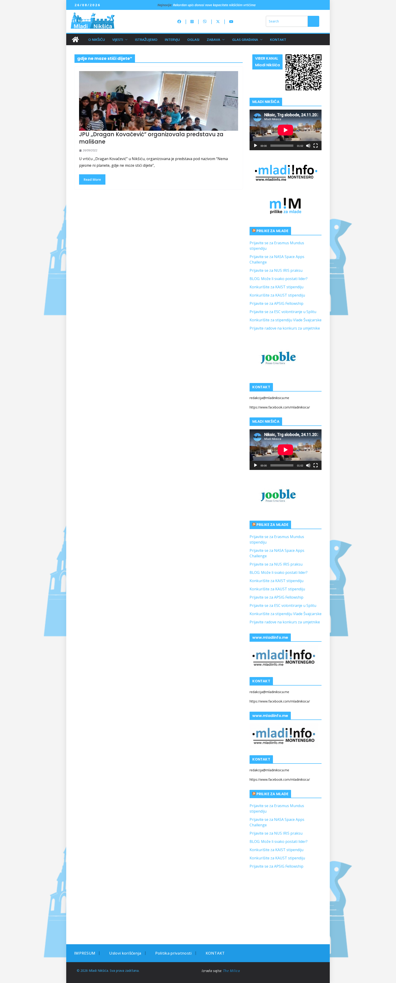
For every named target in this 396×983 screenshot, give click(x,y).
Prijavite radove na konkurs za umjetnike (285, 328)
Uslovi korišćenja (125, 953)
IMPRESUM (84, 953)
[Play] (255, 145)
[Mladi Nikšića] (75, 39)
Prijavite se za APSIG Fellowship (276, 303)
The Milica (232, 970)
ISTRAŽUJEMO (146, 39)
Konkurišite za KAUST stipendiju (277, 295)
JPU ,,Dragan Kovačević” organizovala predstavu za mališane (151, 138)
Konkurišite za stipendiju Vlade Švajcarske (286, 319)
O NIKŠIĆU (96, 39)
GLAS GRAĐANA (245, 39)
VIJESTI (117, 39)
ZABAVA (213, 39)
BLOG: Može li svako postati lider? (279, 278)
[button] (125, 39)
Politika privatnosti (173, 953)
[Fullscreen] (315, 145)
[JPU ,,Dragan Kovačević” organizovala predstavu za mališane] (158, 101)
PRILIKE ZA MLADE (272, 230)
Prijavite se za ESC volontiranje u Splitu (283, 311)
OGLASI (193, 39)
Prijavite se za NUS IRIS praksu (276, 270)
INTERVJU (172, 39)
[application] (286, 130)
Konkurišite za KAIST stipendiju (276, 286)
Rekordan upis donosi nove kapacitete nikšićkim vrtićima (214, 7)
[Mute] (308, 145)
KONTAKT (278, 39)
